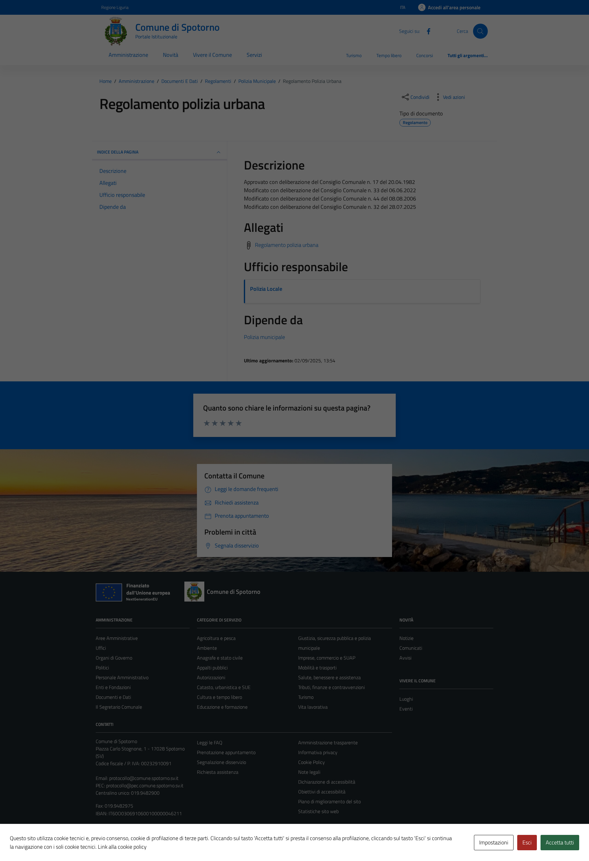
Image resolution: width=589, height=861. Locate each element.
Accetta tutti (560, 842)
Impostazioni (493, 842)
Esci (527, 842)
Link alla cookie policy (122, 847)
